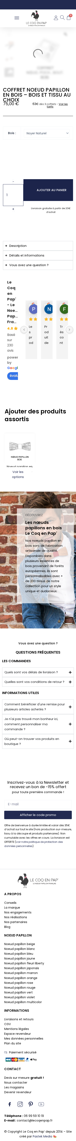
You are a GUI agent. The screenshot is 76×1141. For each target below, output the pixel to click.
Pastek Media (42, 1136)
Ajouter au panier (51, 190)
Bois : (12, 133)
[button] (16, 18)
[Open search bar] (62, 18)
